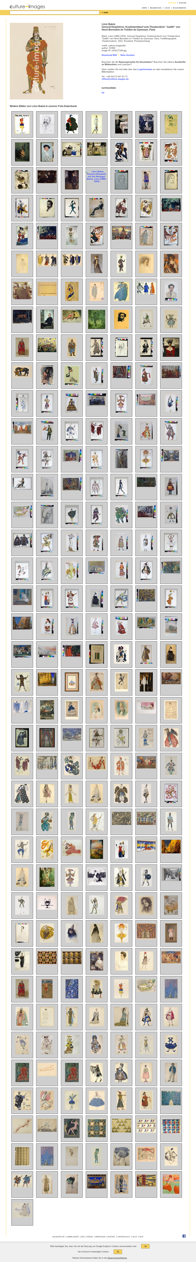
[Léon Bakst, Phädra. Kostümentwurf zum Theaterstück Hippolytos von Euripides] (22, 712)
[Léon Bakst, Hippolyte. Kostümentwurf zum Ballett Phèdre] (146, 886)
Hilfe (134, 1237)
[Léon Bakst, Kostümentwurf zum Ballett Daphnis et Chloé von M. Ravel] (72, 523)
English (182, 3)
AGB (83, 1237)
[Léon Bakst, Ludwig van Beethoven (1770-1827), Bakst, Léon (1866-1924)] (146, 272)
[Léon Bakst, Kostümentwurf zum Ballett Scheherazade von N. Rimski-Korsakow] (47, 412)
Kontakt (111, 1237)
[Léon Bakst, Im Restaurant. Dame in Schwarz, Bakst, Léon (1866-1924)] (171, 272)
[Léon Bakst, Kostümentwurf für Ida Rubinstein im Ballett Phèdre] (22, 886)
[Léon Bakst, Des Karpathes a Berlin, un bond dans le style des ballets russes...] (146, 1161)
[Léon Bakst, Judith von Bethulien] (47, 495)
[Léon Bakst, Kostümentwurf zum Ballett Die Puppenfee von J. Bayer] (171, 328)
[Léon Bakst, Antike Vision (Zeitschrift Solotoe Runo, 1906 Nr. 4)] (96, 884)
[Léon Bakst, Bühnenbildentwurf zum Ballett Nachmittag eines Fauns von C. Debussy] (171, 573)
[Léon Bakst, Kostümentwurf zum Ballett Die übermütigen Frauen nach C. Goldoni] (121, 551)
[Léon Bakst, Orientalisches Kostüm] (72, 356)
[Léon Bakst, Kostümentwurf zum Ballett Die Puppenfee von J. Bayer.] (96, 356)
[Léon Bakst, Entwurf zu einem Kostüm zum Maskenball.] (71, 384)
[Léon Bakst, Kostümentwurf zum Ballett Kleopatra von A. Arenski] (22, 774)
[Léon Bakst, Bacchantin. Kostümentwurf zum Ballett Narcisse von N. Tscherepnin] (22, 467)
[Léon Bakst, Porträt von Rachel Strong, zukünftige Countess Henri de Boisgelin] (146, 691)
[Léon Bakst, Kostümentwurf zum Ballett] (121, 997)
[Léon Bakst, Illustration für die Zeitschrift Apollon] (72, 1137)
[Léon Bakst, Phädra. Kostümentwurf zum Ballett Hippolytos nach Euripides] (22, 969)
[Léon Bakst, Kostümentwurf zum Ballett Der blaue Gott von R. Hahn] (121, 412)
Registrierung (179, 8)
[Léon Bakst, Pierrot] (47, 1109)
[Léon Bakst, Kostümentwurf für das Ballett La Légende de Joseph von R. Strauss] (72, 579)
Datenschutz (124, 1237)
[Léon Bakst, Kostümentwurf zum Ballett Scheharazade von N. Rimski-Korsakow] (47, 830)
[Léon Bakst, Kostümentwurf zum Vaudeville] (97, 1053)
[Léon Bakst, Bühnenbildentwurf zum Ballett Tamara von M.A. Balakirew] (121, 377)
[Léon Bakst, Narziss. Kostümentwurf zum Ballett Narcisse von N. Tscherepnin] (22, 489)
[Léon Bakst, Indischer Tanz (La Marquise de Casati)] (121, 607)
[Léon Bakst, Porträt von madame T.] (47, 523)
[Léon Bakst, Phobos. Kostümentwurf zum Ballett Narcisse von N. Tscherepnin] (47, 551)
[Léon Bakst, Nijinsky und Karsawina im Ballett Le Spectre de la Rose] (22, 604)
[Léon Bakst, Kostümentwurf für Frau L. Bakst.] (146, 356)
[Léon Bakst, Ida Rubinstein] (171, 663)
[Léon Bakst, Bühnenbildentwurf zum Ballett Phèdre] (146, 851)
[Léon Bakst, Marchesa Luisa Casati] (171, 1193)
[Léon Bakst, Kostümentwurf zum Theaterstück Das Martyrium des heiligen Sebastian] (121, 1193)
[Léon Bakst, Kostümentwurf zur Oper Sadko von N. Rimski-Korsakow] (121, 523)
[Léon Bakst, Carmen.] (47, 384)
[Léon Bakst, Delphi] (47, 656)
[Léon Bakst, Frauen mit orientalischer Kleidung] (121, 439)
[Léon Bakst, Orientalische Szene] (47, 718)
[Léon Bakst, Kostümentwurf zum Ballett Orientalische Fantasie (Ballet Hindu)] (22, 858)
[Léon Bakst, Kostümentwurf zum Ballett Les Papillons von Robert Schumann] (146, 551)
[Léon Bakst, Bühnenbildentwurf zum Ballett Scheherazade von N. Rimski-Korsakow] (47, 351)
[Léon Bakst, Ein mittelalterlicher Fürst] (22, 997)
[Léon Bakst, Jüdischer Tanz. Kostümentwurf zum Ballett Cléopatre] (146, 579)
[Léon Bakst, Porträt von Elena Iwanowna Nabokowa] (121, 969)
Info (141, 1237)
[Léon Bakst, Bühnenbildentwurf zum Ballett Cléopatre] (146, 405)
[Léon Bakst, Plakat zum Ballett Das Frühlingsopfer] (22, 133)
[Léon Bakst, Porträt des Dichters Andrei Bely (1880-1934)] (22, 942)
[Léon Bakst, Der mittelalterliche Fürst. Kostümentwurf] (22, 356)
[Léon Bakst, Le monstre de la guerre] (121, 824)
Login (167, 8)
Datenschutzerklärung (117, 1258)
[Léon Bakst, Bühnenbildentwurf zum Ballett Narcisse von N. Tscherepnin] (146, 486)
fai (103, 92)
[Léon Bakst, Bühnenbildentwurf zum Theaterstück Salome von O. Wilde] (146, 517)
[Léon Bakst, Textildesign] (96, 1137)
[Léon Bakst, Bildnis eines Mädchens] (72, 942)
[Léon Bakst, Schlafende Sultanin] (146, 713)
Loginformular (144, 69)
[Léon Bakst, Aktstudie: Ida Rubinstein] (22, 1133)
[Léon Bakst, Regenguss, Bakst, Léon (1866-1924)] (146, 133)
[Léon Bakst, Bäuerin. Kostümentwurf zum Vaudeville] (146, 1109)
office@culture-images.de (115, 79)
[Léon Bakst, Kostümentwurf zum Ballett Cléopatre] (97, 439)
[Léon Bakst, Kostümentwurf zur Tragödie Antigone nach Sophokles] (72, 1081)
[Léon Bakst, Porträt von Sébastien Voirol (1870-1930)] (72, 1165)
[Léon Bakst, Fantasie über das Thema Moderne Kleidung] (47, 607)
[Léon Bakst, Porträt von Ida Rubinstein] (96, 607)
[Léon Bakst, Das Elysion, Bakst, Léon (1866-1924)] (96, 328)
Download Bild (109, 55)
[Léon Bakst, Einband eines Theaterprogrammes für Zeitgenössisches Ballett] (96, 663)
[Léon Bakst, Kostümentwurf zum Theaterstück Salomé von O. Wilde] (47, 1193)
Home (144, 8)
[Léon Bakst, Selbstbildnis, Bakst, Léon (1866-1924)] (47, 161)
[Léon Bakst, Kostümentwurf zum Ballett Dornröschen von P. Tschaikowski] (96, 691)
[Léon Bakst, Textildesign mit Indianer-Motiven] (47, 963)
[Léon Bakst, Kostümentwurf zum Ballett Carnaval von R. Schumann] (121, 691)
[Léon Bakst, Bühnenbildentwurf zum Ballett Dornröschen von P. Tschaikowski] (47, 769)
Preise (90, 1237)
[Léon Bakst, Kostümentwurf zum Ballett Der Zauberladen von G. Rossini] (146, 439)
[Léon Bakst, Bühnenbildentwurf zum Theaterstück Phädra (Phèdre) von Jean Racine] (96, 405)
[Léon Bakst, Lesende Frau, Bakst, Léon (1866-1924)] (22, 188)
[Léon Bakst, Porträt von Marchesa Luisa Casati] (121, 1165)
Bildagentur (58, 1237)
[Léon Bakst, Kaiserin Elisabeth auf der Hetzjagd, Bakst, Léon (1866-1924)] (96, 181)
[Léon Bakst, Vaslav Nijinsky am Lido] (47, 997)
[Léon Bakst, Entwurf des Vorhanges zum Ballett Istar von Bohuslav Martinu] (72, 997)
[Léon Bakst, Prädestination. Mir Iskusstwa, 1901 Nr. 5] (47, 909)
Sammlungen (73, 1237)
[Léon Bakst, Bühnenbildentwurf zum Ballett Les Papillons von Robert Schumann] (71, 740)
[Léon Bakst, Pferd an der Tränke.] (22, 377)
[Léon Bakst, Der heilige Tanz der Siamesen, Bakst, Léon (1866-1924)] (22, 322)
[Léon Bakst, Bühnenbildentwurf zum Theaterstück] (96, 1187)
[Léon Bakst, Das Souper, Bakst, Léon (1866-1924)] (121, 133)
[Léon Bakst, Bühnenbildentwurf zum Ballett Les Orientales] (146, 938)
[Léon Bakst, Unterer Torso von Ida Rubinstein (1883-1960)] (47, 1075)
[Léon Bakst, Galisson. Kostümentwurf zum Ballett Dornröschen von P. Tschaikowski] (96, 551)
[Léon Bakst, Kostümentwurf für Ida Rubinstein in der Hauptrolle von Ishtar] (96, 133)
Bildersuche (155, 8)
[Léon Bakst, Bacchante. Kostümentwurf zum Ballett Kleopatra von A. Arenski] (47, 1025)
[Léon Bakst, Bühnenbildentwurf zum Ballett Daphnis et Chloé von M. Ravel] (22, 433)
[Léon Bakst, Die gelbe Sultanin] (22, 517)
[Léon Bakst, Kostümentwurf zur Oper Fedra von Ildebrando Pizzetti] (96, 384)
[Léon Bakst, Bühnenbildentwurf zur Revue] (146, 824)
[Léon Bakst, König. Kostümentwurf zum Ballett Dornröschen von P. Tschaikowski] (121, 663)
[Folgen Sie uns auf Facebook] (184, 1237)
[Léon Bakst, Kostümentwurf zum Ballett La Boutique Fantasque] (171, 1053)
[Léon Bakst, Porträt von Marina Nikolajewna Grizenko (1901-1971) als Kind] (96, 969)
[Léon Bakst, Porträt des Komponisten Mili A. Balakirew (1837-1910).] (47, 133)
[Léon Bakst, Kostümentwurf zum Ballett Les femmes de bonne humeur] (72, 914)
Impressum (100, 1237)
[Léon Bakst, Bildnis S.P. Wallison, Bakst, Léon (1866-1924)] (97, 272)
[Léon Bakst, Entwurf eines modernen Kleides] (72, 551)
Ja (145, 1246)
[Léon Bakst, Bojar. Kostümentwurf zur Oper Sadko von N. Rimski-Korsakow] (22, 1025)
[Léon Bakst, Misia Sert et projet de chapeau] (72, 1193)
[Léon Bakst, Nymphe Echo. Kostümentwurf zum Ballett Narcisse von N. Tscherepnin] (22, 746)
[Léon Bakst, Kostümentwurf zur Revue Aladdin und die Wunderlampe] (171, 774)
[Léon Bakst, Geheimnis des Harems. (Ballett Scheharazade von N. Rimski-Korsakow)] (71, 656)
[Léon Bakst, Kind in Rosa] (171, 942)
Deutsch (172, 3)
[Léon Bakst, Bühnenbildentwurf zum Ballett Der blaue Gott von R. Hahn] (22, 629)
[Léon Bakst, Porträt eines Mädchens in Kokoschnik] (97, 718)
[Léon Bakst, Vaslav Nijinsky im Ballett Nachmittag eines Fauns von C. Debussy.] (171, 802)
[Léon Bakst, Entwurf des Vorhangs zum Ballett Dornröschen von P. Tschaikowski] (171, 997)
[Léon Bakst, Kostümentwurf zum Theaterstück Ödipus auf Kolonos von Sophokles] (22, 1081)
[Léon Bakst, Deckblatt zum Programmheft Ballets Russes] (96, 746)
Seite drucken (127, 55)
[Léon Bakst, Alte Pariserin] (96, 942)
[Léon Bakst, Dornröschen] (96, 858)
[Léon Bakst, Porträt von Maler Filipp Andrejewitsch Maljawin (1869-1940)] (146, 914)
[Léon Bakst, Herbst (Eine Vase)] (47, 746)
